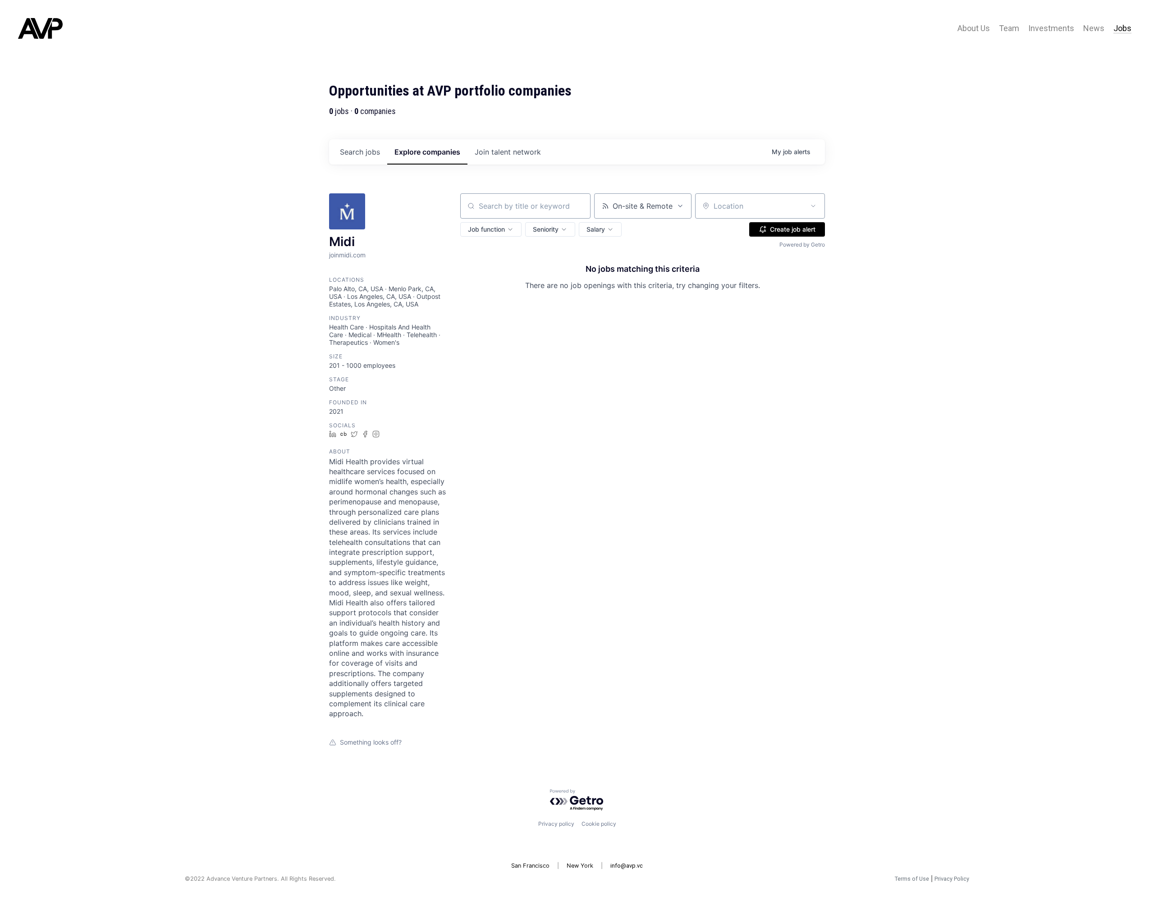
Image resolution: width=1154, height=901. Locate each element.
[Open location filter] (813, 206)
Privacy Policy (951, 878)
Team (1009, 28)
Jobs (1122, 28)
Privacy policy (556, 823)
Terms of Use (912, 878)
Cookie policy (599, 823)
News (1093, 28)
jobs (360, 151)
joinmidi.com (347, 255)
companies (427, 151)
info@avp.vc (626, 865)
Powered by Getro (802, 244)
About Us (973, 28)
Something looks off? (371, 742)
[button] (491, 229)
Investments (1051, 28)
